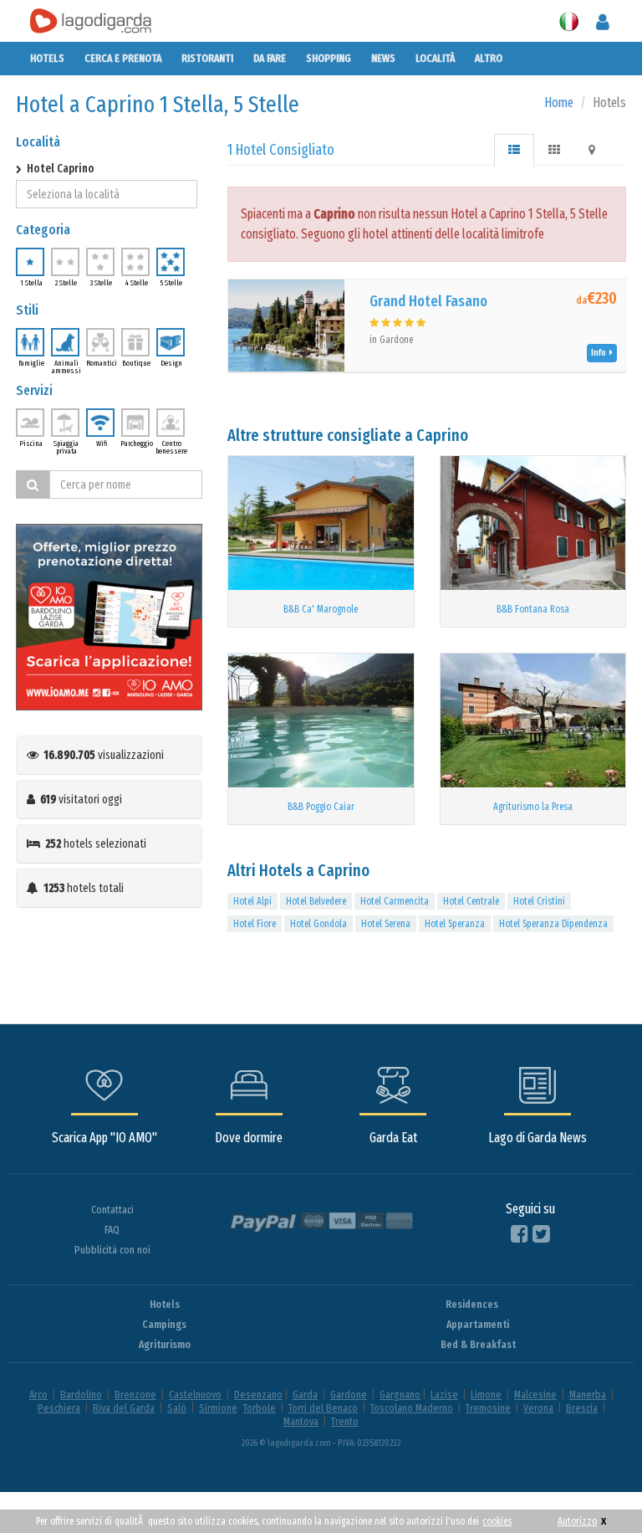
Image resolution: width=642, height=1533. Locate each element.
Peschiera (59, 1408)
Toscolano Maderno (411, 1408)
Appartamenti (477, 1324)
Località (435, 58)
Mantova (300, 1421)
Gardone (348, 1394)
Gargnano (400, 1394)
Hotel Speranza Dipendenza (553, 924)
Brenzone (135, 1394)
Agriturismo (165, 1344)
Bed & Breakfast (478, 1344)
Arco (38, 1394)
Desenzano (258, 1394)
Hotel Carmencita (394, 901)
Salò (176, 1408)
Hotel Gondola (318, 924)
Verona (538, 1408)
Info (600, 352)
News (383, 58)
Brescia (582, 1408)
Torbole (259, 1408)
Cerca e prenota (122, 58)
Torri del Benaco (323, 1408)
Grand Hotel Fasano (428, 301)
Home (558, 102)
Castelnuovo (195, 1394)
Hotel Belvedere (316, 901)
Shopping (328, 58)
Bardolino (81, 1394)
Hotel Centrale (471, 901)
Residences (472, 1304)
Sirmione (218, 1408)
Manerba (587, 1394)
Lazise (444, 1394)
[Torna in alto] (595, 1486)
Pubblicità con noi (112, 1249)
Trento (345, 1421)
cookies (497, 1521)
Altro (488, 58)
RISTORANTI (207, 58)
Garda (305, 1394)
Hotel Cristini (539, 901)
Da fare (269, 58)
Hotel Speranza (455, 924)
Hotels (47, 58)
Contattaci (112, 1209)
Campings (164, 1324)
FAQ (112, 1229)
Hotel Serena (385, 924)
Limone (486, 1394)
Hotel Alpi (252, 901)
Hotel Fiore (254, 924)
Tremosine (488, 1408)
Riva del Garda (124, 1408)
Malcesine (535, 1394)
